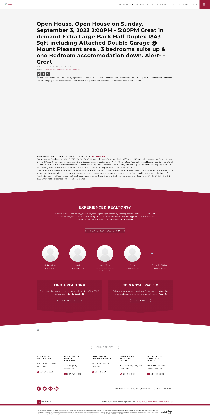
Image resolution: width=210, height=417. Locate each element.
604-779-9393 (160, 268)
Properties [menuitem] (125, 4)
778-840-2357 (78, 268)
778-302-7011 (51, 268)
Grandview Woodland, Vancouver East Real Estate (62, 69)
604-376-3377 (106, 271)
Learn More (125, 219)
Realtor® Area (164, 388)
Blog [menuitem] (172, 4)
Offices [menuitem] (182, 4)
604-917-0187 (129, 374)
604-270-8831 (101, 372)
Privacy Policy (141, 402)
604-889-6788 (133, 268)
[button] (105, 230)
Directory (69, 300)
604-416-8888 (157, 374)
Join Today (159, 294)
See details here (98, 156)
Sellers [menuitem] (150, 4)
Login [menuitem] (194, 4)
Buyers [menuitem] (140, 4)
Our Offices (105, 347)
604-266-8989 (46, 372)
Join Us (141, 300)
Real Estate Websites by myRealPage (160, 402)
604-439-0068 (74, 374)
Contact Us (76, 294)
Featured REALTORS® (105, 230)
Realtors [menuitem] (162, 4)
